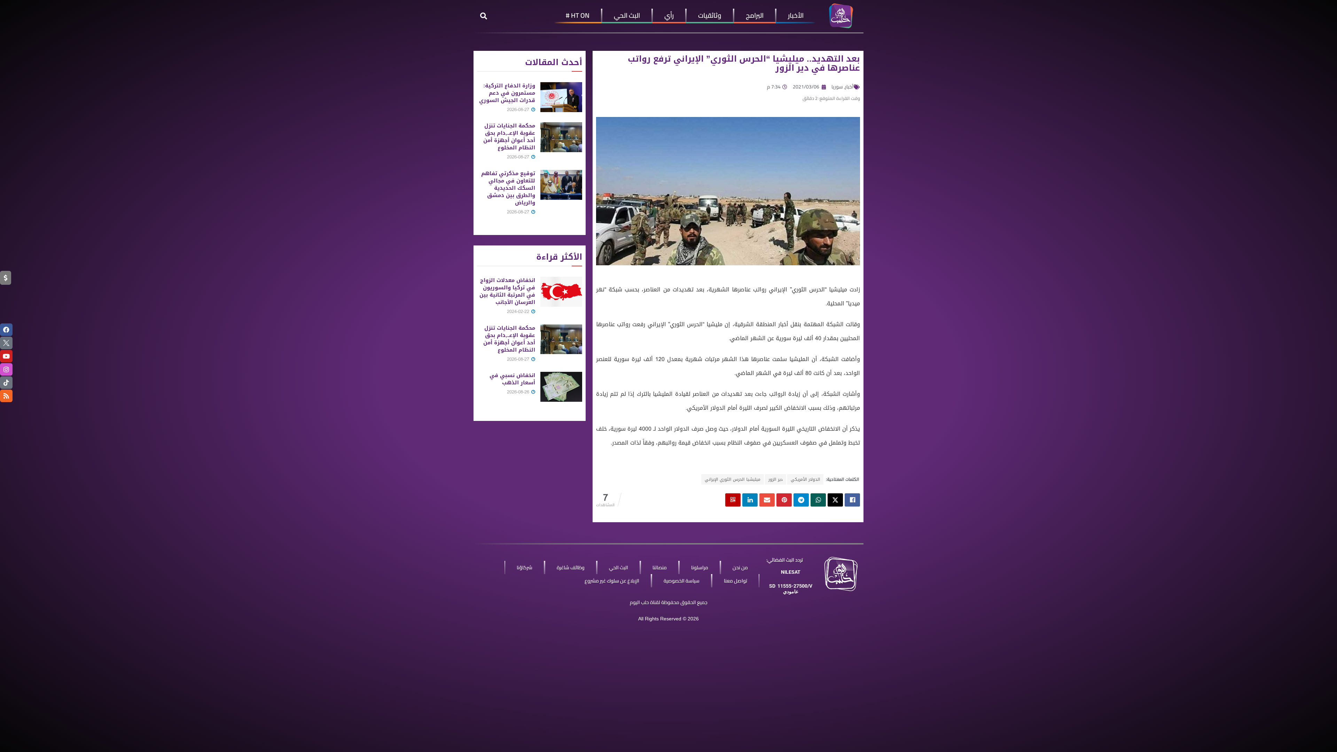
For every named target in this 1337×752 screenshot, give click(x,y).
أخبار (849, 86)
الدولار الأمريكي (805, 479)
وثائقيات (709, 15)
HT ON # (577, 15)
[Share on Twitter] (835, 500)
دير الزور (775, 479)
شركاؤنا (524, 567)
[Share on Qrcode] (733, 500)
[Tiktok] (6, 382)
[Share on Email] (767, 500)
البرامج (755, 15)
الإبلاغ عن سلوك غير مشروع (612, 580)
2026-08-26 (519, 391)
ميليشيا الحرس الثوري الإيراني (732, 479)
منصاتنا (659, 567)
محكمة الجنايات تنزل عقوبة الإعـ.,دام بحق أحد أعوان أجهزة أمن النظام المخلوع (509, 136)
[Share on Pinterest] (784, 500)
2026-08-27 (519, 109)
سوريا (837, 86)
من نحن (740, 567)
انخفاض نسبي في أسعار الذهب (512, 378)
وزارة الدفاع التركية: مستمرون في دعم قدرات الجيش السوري (507, 93)
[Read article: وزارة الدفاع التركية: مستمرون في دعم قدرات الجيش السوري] (561, 97)
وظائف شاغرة (571, 567)
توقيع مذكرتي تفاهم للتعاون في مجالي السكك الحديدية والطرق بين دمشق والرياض (508, 188)
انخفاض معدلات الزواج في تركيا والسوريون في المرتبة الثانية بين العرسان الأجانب (507, 291)
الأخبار (796, 15)
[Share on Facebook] (852, 500)
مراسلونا (699, 567)
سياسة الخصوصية (681, 580)
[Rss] (6, 396)
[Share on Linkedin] (750, 500)
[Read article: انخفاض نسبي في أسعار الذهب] (561, 387)
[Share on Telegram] (801, 500)
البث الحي (627, 15)
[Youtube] (6, 356)
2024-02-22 (519, 311)
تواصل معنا (735, 580)
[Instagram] (6, 369)
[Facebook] (6, 329)
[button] (484, 16)
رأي (669, 15)
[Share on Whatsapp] (818, 500)
